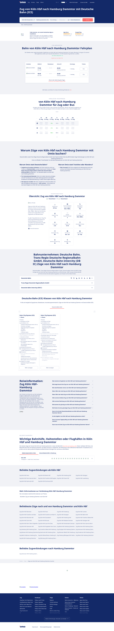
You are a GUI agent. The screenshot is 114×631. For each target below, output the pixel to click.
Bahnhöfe (22, 608)
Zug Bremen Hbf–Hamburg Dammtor (29, 532)
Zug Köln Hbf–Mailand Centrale (65, 520)
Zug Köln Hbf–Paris (24, 475)
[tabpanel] (57, 340)
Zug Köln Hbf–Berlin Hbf (44, 475)
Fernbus (33, 2)
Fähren (42, 2)
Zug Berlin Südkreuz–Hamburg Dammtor (30, 535)
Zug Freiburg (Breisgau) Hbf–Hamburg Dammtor (69, 535)
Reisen (81, 597)
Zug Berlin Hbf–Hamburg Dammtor (66, 526)
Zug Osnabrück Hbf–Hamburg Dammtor (86, 532)
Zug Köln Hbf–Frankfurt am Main (28, 514)
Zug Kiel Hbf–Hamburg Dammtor (28, 538)
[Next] (77, 118)
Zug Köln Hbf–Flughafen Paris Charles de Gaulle (50, 526)
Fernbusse (37, 597)
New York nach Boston (26, 606)
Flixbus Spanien (39, 602)
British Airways (54, 604)
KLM (51, 608)
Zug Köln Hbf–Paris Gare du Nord (28, 478)
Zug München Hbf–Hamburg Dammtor (85, 526)
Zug (29, 2)
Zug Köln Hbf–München (25, 511)
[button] (54, 19)
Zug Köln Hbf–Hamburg (63, 511)
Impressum (35, 627)
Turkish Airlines (54, 602)
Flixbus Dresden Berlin (40, 606)
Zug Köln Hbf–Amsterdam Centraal (65, 523)
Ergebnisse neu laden (56, 58)
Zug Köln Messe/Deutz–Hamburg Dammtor (49, 535)
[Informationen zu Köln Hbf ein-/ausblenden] (92, 458)
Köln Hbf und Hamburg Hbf (70, 446)
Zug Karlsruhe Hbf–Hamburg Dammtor (48, 532)
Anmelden (92, 2)
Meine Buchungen (74, 2)
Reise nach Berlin (84, 602)
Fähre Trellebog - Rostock (71, 606)
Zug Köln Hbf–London (81, 511)
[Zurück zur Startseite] (24, 2)
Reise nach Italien (84, 608)
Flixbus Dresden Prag (40, 604)
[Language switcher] (64, 2)
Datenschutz (57, 627)
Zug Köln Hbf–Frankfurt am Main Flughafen (49, 514)
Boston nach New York (26, 604)
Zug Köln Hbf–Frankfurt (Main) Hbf (84, 517)
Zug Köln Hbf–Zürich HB (25, 520)
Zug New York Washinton (26, 600)
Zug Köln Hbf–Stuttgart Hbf (82, 520)
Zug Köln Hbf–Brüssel (43, 520)
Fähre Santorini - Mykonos (72, 600)
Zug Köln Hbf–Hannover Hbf (27, 526)
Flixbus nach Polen (39, 600)
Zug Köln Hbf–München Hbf (26, 517)
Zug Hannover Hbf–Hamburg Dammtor (85, 529)
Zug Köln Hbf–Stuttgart (81, 475)
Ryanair (52, 600)
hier (71, 89)
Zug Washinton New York (26, 602)
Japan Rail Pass (84, 600)
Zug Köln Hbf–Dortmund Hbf (45, 481)
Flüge (37, 2)
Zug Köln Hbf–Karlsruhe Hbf (27, 481)
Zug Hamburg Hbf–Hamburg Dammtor (29, 529)
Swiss (51, 606)
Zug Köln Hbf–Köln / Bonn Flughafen (29, 523)
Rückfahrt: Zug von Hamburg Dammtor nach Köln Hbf (33, 496)
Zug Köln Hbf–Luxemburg (82, 478)
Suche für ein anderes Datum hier (57, 81)
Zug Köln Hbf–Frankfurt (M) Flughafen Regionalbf (50, 478)
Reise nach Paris (84, 604)
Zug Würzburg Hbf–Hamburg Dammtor (48, 538)
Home (21, 561)
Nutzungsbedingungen (46, 627)
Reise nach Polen (84, 606)
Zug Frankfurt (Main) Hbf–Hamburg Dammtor (49, 529)
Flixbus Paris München (40, 608)
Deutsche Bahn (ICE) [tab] (57, 307)
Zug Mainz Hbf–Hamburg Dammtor (85, 535)
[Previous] (37, 118)
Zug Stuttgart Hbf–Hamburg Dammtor (66, 529)
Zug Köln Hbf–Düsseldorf (44, 517)
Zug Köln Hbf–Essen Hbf (63, 478)
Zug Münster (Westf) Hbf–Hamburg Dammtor (68, 532)
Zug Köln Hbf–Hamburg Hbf (64, 475)
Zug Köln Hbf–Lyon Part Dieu (45, 523)
